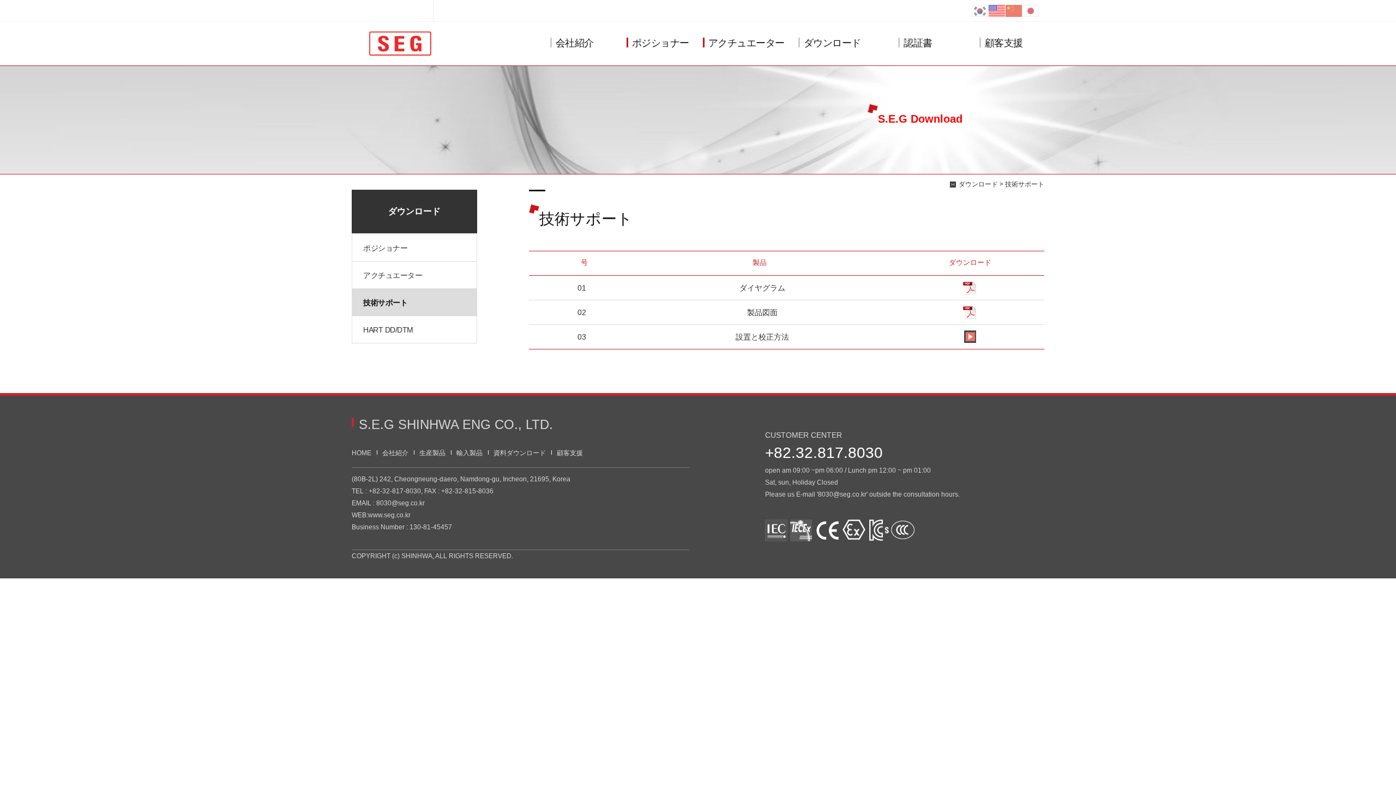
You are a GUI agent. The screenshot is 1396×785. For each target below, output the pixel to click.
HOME (361, 452)
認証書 (918, 43)
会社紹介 (575, 43)
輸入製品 (469, 452)
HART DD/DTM (388, 329)
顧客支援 (1004, 43)
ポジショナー (660, 43)
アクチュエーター (746, 43)
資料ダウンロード (520, 452)
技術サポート (385, 302)
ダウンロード (832, 43)
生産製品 (432, 452)
